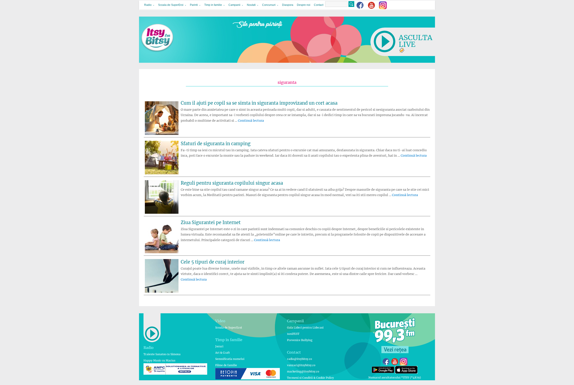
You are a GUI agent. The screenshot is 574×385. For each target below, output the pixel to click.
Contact (318, 4)
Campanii (234, 4)
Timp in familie (213, 4)
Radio (148, 4)
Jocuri (219, 346)
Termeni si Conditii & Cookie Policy (310, 377)
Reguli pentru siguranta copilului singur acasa (232, 183)
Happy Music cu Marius (159, 360)
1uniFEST (293, 333)
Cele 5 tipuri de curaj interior (212, 262)
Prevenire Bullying (299, 340)
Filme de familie (226, 365)
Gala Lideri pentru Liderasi (305, 327)
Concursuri (269, 4)
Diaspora (287, 4)
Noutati (251, 4)
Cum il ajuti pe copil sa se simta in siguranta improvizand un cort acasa (259, 103)
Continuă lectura (251, 121)
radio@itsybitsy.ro (299, 359)
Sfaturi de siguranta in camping (215, 143)
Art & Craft (222, 352)
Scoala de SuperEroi (170, 4)
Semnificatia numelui (229, 359)
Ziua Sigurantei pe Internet (211, 222)
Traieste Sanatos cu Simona (162, 354)
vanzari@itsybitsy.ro (301, 365)
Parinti (194, 4)
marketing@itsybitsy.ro (303, 371)
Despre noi (303, 4)
